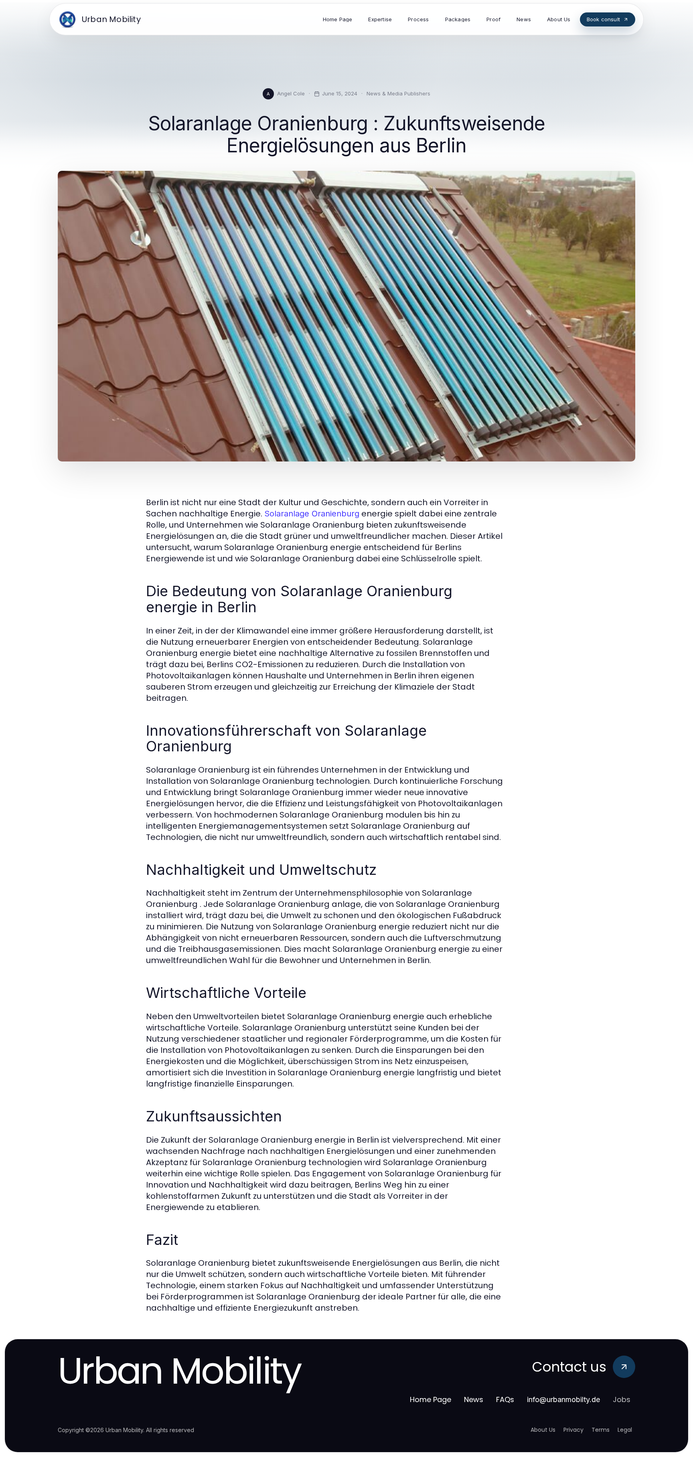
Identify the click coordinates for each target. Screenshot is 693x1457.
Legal (625, 1430)
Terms (601, 1430)
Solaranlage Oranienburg (311, 513)
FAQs (505, 1399)
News (473, 1399)
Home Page (430, 1399)
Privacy (573, 1430)
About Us (543, 1430)
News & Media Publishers (398, 93)
